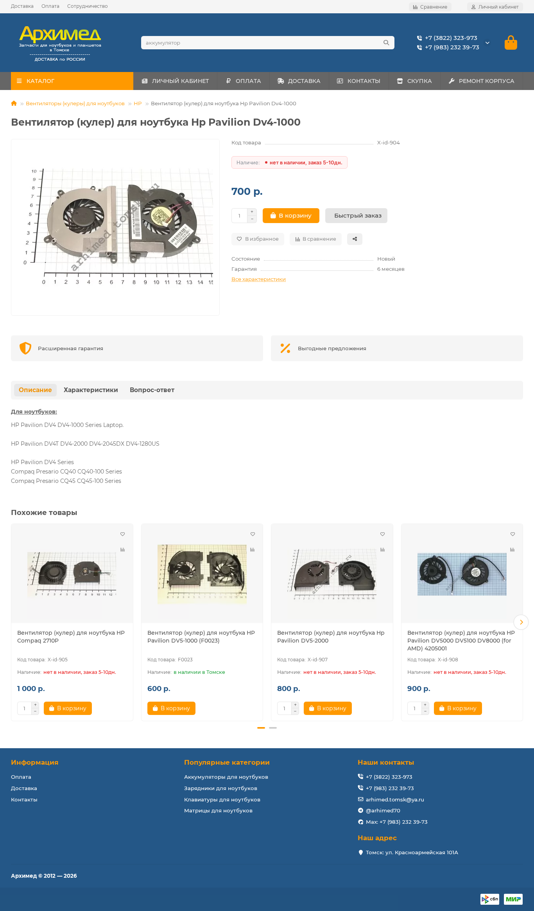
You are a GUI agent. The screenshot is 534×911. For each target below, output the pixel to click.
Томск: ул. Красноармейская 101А (412, 852)
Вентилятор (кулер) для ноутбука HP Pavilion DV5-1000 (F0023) (201, 636)
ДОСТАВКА (304, 81)
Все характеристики (258, 279)
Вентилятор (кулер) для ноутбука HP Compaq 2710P (71, 636)
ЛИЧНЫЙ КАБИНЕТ (180, 81)
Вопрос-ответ (152, 390)
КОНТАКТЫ (364, 81)
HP (138, 103)
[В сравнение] (122, 550)
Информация (35, 762)
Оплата (50, 6)
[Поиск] (386, 42)
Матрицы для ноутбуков (218, 810)
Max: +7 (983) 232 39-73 (397, 822)
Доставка (22, 6)
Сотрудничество (87, 6)
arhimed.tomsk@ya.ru (395, 799)
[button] (13, 622)
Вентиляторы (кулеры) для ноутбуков (75, 103)
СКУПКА (419, 81)
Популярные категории (227, 762)
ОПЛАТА (248, 81)
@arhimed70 (383, 810)
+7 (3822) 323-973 (451, 37)
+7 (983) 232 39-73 (452, 47)
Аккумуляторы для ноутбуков (226, 777)
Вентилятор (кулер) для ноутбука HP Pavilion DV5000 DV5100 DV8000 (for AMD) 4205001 (461, 640)
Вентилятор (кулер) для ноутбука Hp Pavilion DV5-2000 (331, 636)
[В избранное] (122, 534)
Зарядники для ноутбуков (220, 788)
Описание (35, 390)
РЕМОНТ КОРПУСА (486, 81)
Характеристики (91, 390)
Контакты (24, 799)
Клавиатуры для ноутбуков (222, 799)
